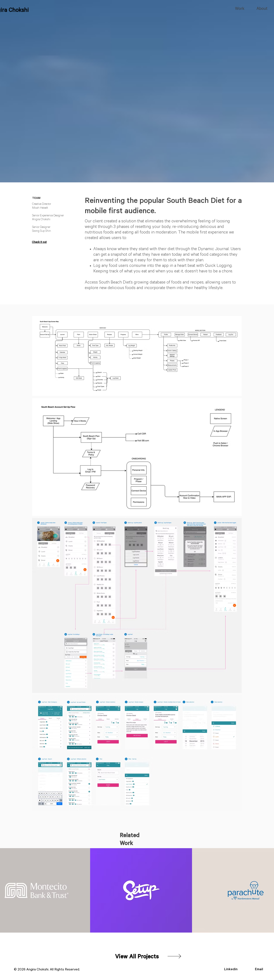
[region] (141, 890)
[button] (137, 957)
